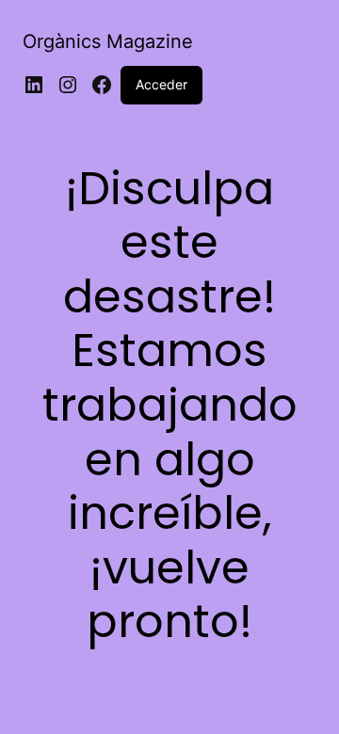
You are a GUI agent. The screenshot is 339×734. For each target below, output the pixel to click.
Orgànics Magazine (108, 41)
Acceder (161, 84)
